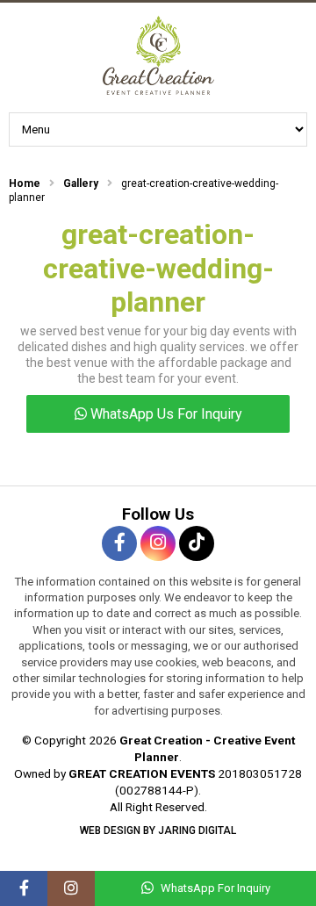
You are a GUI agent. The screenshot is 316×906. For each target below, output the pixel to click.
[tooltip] (119, 543)
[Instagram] (71, 888)
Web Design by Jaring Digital (158, 830)
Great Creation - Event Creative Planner (158, 55)
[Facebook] (23, 888)
